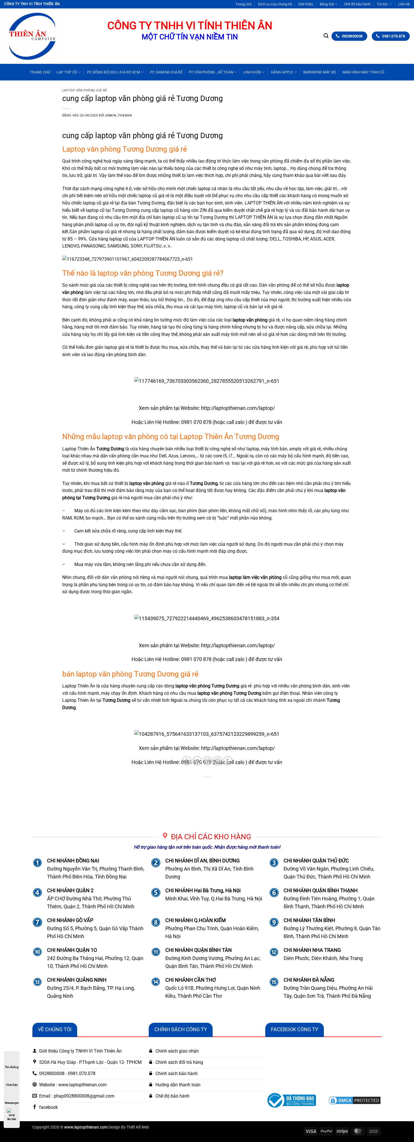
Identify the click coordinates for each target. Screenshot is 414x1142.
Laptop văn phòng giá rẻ (84, 90)
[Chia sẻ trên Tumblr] (227, 760)
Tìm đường (12, 1067)
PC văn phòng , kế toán (211, 72)
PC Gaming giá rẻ (166, 72)
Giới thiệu (305, 4)
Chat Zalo (12, 1084)
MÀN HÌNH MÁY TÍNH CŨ (363, 72)
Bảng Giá (327, 4)
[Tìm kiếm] (325, 36)
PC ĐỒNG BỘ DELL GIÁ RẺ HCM (113, 72)
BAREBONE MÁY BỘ (319, 72)
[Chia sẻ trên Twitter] (197, 760)
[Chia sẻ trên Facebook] (187, 760)
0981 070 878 (196, 422)
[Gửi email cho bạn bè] (207, 760)
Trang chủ (243, 4)
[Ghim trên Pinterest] (217, 760)
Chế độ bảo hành (357, 4)
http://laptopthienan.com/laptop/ (238, 408)
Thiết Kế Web (137, 1127)
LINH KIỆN (252, 72)
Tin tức (382, 4)
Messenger (12, 1102)
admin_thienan (118, 115)
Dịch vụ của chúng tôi (275, 4)
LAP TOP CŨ (67, 72)
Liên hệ (404, 4)
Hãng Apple (282, 72)
